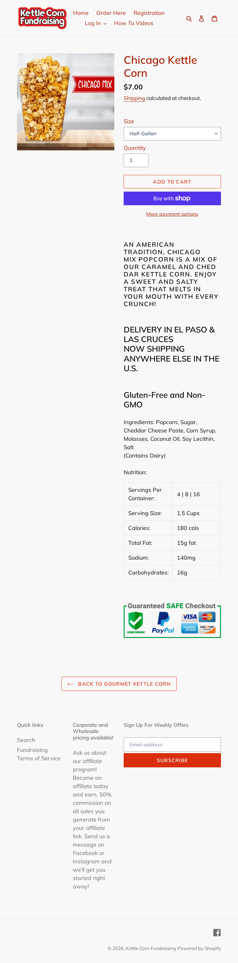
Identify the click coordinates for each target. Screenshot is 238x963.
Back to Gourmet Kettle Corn (124, 684)
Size (129, 121)
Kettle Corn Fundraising (151, 948)
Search (26, 740)
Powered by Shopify (199, 948)
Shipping (134, 98)
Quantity (135, 147)
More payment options (172, 214)
